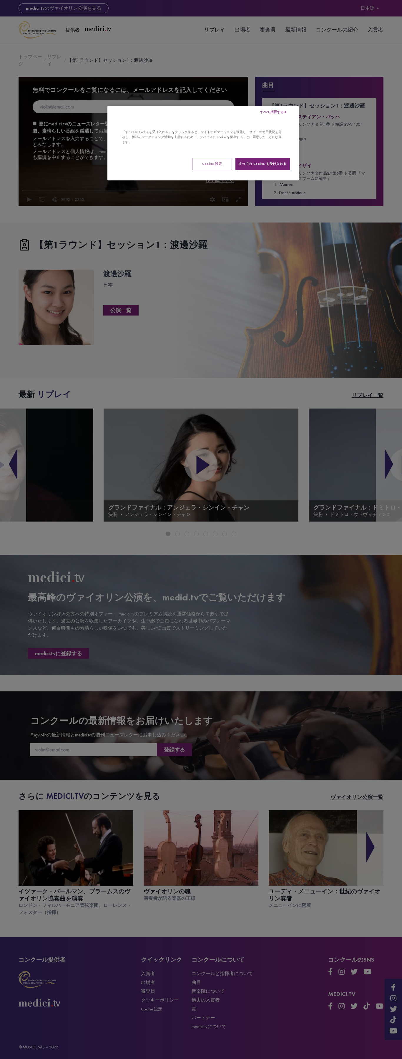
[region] (203, 143)
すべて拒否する (272, 112)
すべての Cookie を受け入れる (263, 164)
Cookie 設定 (212, 164)
